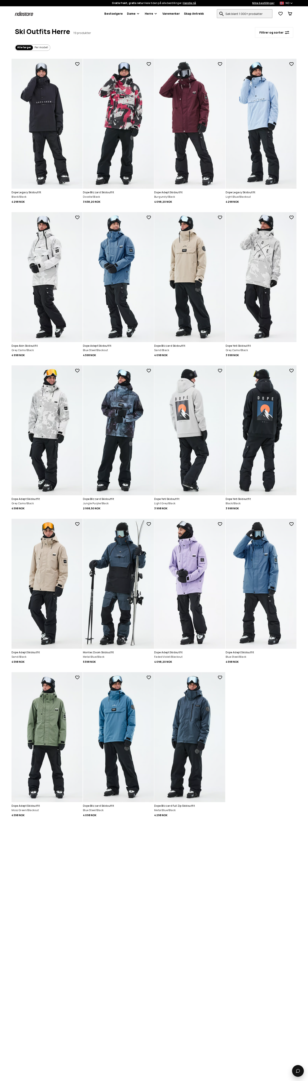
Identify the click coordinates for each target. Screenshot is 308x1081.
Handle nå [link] (189, 3)
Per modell (41, 47)
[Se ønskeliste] (280, 13)
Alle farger (24, 47)
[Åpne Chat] (298, 1071)
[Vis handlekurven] (290, 13)
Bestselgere (113, 14)
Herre (149, 14)
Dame (131, 14)
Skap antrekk (194, 14)
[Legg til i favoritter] (77, 64)
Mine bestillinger (263, 3)
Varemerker (171, 14)
